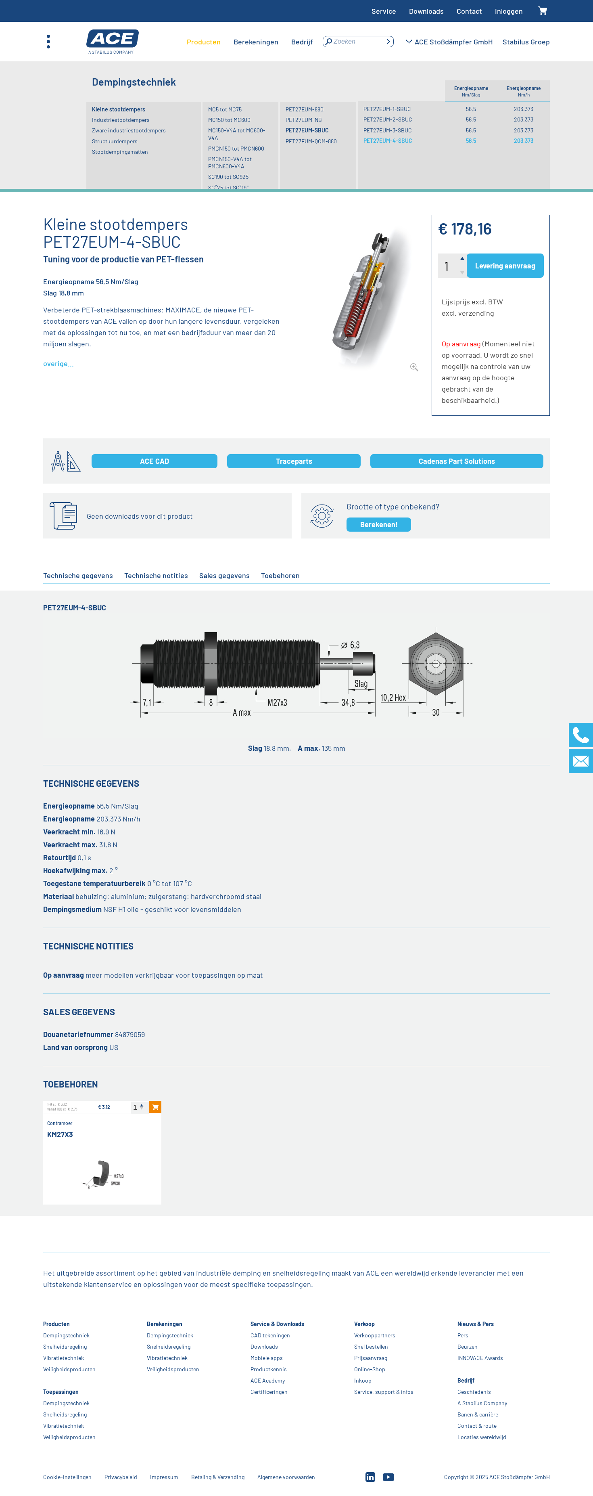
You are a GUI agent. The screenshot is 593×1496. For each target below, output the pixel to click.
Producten (56, 1323)
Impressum (164, 1476)
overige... (58, 363)
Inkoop (362, 1380)
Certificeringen (269, 1391)
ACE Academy (268, 1380)
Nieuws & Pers (475, 1323)
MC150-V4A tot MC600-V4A (236, 134)
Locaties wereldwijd (481, 1436)
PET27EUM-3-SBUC (387, 130)
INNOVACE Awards (480, 1357)
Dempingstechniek (66, 1335)
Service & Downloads (277, 1323)
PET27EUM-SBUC (307, 130)
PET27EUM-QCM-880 (311, 141)
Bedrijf (465, 1380)
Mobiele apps (267, 1357)
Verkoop (364, 1323)
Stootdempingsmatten (120, 151)
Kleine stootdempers (118, 109)
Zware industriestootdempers (129, 130)
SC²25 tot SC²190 (229, 187)
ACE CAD (154, 461)
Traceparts (294, 461)
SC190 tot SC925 (228, 176)
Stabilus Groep (526, 41)
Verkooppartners (374, 1335)
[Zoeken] (388, 41)
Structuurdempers (115, 141)
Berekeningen (164, 1323)
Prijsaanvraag (370, 1357)
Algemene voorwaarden (286, 1476)
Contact (469, 10)
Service (384, 10)
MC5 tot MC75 (225, 109)
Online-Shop (369, 1369)
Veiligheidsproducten (69, 1369)
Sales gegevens (224, 575)
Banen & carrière (477, 1414)
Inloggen (509, 10)
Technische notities (156, 575)
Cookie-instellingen (67, 1476)
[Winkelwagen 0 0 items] (543, 11)
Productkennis (269, 1369)
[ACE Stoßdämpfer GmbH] (112, 41)
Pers (462, 1335)
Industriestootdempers (121, 119)
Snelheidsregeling (65, 1346)
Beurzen (467, 1346)
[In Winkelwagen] (155, 1107)
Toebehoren (280, 575)
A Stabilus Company (482, 1403)
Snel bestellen (371, 1346)
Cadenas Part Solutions (457, 461)
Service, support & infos (383, 1391)
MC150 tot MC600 (229, 119)
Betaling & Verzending (217, 1476)
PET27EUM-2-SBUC (387, 119)
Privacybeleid (120, 1476)
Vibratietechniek (63, 1357)
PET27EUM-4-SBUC (387, 140)
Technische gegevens (78, 575)
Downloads (426, 10)
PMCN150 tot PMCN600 (236, 148)
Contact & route (477, 1425)
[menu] (250, 41)
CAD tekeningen (270, 1335)
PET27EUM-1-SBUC (387, 108)
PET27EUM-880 (305, 109)
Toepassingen (61, 1391)
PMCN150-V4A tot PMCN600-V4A (230, 162)
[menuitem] (204, 41)
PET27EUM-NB (304, 119)
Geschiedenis (474, 1391)
